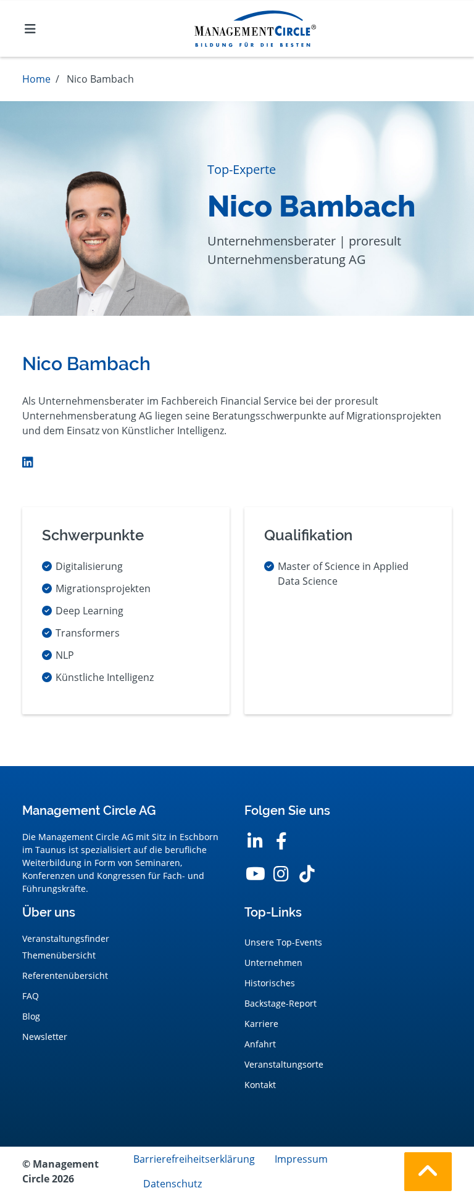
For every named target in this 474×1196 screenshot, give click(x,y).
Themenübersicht (59, 955)
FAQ (30, 996)
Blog (31, 1016)
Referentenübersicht (65, 975)
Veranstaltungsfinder (65, 938)
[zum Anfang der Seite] (428, 1171)
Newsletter (44, 1036)
